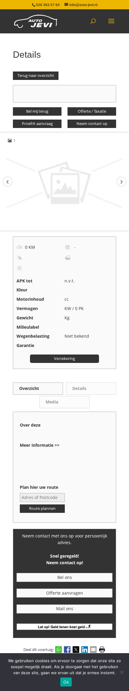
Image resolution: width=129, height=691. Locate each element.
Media (52, 402)
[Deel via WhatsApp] (58, 649)
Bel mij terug (37, 111)
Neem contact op (91, 123)
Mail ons (64, 608)
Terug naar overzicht (35, 75)
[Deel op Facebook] (67, 649)
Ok (66, 682)
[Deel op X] (76, 649)
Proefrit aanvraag (37, 123)
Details (79, 388)
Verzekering (64, 358)
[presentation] (11, 181)
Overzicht (29, 388)
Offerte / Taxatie (92, 111)
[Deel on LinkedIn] (84, 649)
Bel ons (64, 577)
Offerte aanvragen (64, 593)
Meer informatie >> (39, 445)
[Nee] (121, 672)
